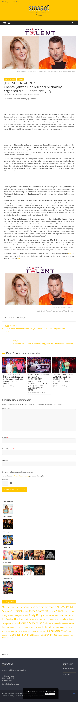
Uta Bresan (70, 635)
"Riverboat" (51, 610)
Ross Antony (67, 631)
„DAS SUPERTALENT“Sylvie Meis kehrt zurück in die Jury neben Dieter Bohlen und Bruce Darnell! (13, 379)
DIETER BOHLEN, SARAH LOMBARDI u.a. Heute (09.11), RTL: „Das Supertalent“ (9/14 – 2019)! (63, 379)
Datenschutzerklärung (21, 476)
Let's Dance (37, 627)
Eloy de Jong (60, 619)
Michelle (30, 631)
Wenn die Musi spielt (19, 638)
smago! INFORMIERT (23, 634)
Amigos (5, 615)
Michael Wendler (23, 631)
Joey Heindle (29, 627)
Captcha (5, 480)
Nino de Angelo (41, 631)
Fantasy (17, 623)
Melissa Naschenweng (12, 631)
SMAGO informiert (10, 79)
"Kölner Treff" (61, 607)
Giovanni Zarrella (53, 623)
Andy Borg (35, 615)
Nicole (35, 631)
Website (5, 460)
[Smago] (4, 23)
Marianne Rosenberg (60, 627)
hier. (69, 254)
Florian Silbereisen (31, 623)
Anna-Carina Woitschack (54, 615)
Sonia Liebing (38, 635)
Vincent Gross (7, 638)
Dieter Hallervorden (51, 619)
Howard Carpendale (17, 627)
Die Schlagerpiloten (38, 619)
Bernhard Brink (13, 619)
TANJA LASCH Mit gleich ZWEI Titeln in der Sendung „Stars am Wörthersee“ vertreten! (44, 342)
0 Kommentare (22, 94)
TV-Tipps (20, 79)
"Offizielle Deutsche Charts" (29, 611)
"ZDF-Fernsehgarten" (66, 611)
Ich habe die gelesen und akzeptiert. (26, 476)
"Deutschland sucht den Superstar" (18, 607)
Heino (64, 623)
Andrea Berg (14, 615)
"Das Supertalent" (35, 94)
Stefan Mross (49, 634)
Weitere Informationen (37, 694)
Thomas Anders (62, 635)
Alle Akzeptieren (50, 694)
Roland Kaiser (54, 630)
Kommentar (7, 408)
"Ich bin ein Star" (45, 607)
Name (5, 437)
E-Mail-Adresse (8, 449)
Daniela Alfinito (26, 619)
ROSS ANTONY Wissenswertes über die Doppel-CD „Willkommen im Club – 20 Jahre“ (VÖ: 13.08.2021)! (33, 329)
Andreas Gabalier (23, 615)
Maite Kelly (47, 627)
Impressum (66, 674)
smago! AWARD (7, 635)
